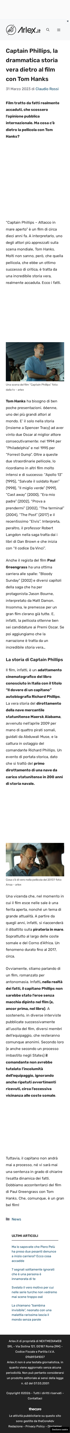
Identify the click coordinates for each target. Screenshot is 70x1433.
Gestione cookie (60, 1429)
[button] (47, 30)
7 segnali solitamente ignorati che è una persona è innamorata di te (33, 1274)
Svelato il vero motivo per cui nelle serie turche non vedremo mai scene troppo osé (34, 1292)
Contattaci (35, 1398)
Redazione (15, 1426)
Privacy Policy (35, 1426)
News (16, 1219)
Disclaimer (55, 1426)
